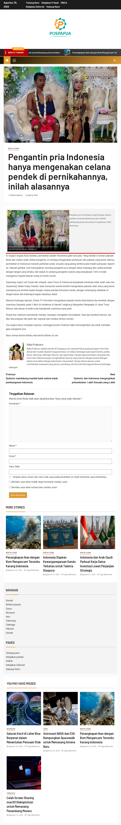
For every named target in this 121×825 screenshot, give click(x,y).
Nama (13, 445)
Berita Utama (13, 148)
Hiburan (10, 628)
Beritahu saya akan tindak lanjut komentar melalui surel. (40, 481)
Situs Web (14, 466)
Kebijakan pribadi (50, 3)
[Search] (115, 60)
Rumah (9, 600)
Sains (45, 729)
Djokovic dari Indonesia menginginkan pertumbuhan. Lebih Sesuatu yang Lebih (93, 378)
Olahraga (10, 624)
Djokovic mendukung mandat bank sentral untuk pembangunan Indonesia (32, 378)
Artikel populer (13, 604)
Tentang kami (32, 3)
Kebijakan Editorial (35, 7)
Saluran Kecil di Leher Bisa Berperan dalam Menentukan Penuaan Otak (24, 737)
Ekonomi (10, 612)
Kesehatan (11, 729)
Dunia (9, 608)
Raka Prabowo (17, 195)
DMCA (64, 3)
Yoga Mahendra (32, 570)
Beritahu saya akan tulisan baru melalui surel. (34, 487)
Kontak (9, 632)
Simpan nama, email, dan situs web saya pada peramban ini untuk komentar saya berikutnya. (60, 477)
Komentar (15, 403)
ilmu (8, 616)
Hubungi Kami (53, 7)
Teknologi (11, 620)
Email (12, 456)
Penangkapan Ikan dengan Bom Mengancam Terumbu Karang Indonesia (23, 561)
